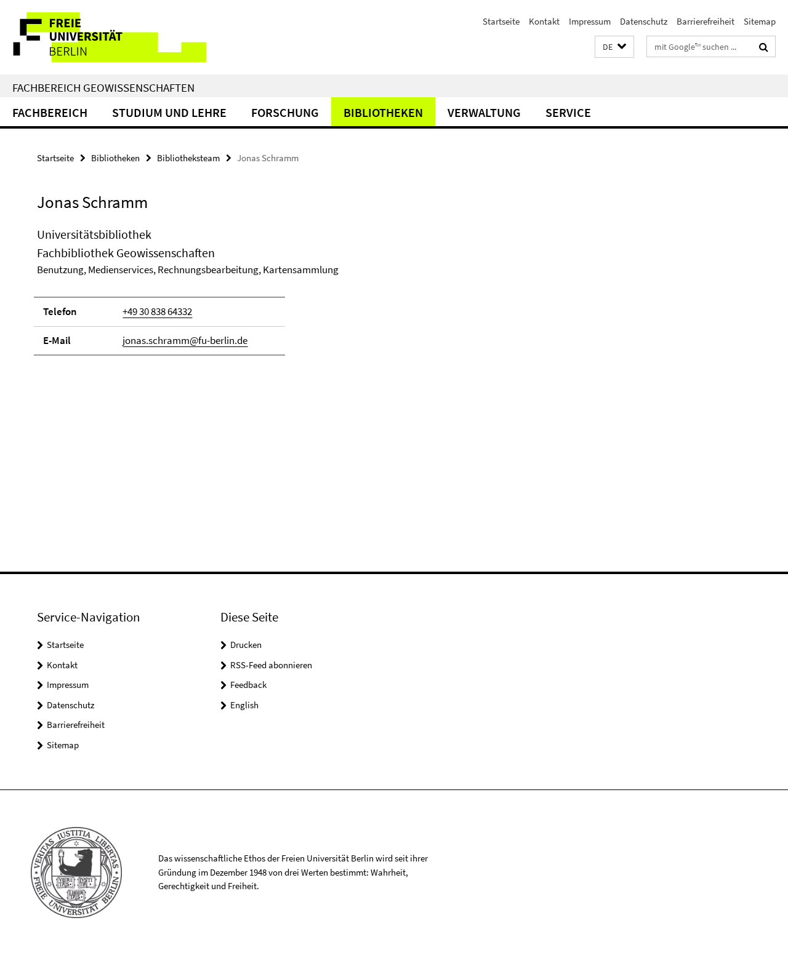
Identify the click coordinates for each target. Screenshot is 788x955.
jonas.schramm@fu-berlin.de (185, 340)
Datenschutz (643, 21)
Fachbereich (49, 112)
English (244, 705)
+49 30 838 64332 (157, 311)
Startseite (501, 21)
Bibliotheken (383, 112)
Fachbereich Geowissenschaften (103, 87)
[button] (614, 47)
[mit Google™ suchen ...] (763, 47)
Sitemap (760, 21)
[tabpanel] (241, 297)
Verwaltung (484, 112)
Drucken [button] (246, 644)
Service (568, 112)
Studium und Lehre (169, 112)
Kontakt (544, 21)
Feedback (248, 684)
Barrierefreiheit (705, 21)
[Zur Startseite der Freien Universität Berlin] (103, 37)
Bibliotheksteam (188, 158)
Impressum (590, 21)
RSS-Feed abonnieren (271, 665)
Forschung (285, 112)
